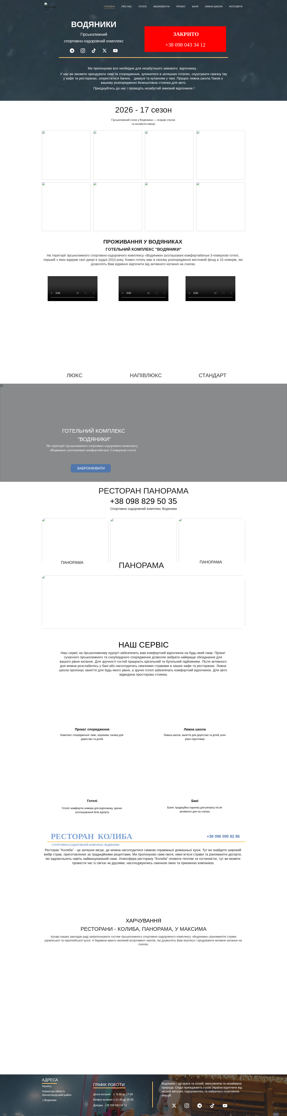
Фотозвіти (235, 6)
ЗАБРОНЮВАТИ (91, 468)
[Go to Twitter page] (106, 50)
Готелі (143, 6)
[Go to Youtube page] (115, 50)
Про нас (126, 6)
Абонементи (161, 6)
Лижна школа (213, 6)
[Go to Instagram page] (84, 50)
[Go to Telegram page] (74, 50)
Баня (195, 6)
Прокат (180, 6)
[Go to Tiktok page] (95, 50)
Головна (109, 6)
